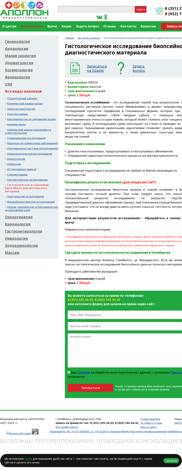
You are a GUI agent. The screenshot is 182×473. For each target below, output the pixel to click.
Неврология (16, 238)
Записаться (90, 388)
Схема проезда (150, 419)
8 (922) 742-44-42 (107, 300)
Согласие (83, 372)
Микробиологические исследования (31, 201)
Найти (140, 9)
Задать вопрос (87, 26)
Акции (66, 26)
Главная (69, 38)
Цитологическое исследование (27, 179)
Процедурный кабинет (22, 98)
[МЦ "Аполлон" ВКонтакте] (99, 17)
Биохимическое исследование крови (31, 119)
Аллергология (16, 159)
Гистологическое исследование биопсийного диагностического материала (27, 188)
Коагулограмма (17, 114)
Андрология (16, 48)
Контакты (128, 26)
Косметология (19, 70)
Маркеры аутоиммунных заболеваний (32, 143)
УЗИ (8, 84)
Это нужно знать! (66, 427)
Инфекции (14, 164)
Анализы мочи (16, 124)
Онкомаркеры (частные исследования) (32, 148)
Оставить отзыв (151, 423)
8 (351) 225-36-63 (80, 300)
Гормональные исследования (26, 138)
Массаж (12, 252)
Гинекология (17, 41)
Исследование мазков (21, 169)
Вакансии (148, 26)
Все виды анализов (89, 38)
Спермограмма (17, 174)
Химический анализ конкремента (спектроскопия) (28, 131)
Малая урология (20, 56)
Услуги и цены (32, 26)
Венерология (17, 77)
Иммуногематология (21, 109)
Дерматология (19, 63)
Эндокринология (21, 245)
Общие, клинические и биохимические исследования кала (31, 208)
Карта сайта (148, 427)
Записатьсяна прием (97, 68)
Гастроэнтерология (23, 231)
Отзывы (109, 26)
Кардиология (17, 224)
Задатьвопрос (139, 68)
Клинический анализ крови (24, 103)
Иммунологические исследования (29, 153)
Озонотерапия (19, 217)
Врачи (52, 26)
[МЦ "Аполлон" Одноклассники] (106, 17)
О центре (9, 26)
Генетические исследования (25, 196)
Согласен (171, 460)
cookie (28, 458)
